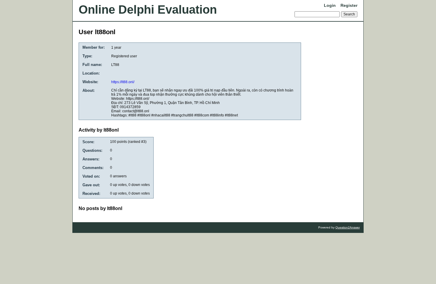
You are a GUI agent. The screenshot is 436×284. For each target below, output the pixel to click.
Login (330, 5)
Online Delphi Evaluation (148, 9)
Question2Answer (347, 227)
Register (348, 5)
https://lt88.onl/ (122, 82)
